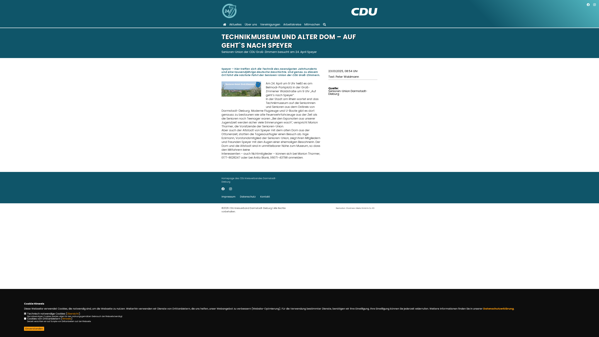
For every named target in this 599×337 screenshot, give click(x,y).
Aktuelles (235, 24)
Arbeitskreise (292, 24)
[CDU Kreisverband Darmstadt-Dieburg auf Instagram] (230, 189)
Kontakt (265, 196)
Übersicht (73, 313)
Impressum (228, 196)
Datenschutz (248, 196)
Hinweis (66, 318)
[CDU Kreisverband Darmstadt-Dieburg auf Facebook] (223, 189)
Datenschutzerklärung (498, 308)
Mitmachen (312, 24)
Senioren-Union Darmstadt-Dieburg (347, 92)
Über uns (251, 24)
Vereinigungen (270, 24)
